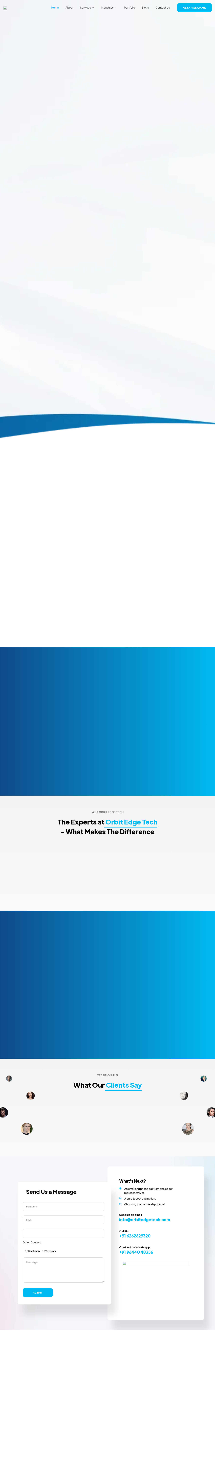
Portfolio (129, 7)
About (69, 7)
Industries (107, 7)
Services (85, 7)
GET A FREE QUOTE (194, 7)
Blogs (145, 7)
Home (55, 7)
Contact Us (163, 7)
